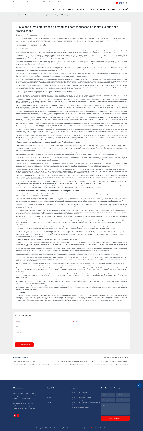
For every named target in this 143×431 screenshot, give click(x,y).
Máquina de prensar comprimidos (81, 395)
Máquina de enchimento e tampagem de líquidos (86, 402)
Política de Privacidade (100, 428)
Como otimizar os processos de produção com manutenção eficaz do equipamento (112, 361)
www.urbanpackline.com (76, 428)
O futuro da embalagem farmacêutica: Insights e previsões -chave (32, 364)
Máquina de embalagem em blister (82, 397)
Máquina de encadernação (79, 405)
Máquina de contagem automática (81, 400)
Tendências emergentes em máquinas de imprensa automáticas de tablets (112, 364)
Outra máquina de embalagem (80, 407)
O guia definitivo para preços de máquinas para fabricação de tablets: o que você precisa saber (53, 15)
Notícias (127, 357)
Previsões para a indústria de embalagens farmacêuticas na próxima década (72, 364)
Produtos (49, 395)
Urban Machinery (18, 15)
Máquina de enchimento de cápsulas (82, 392)
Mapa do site (89, 428)
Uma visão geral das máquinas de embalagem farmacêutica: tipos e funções (72, 361)
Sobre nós (50, 400)
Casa (48, 392)
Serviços (49, 397)
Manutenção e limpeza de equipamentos (113, 357)
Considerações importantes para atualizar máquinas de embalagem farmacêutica (25, 361)
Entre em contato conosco (54, 405)
